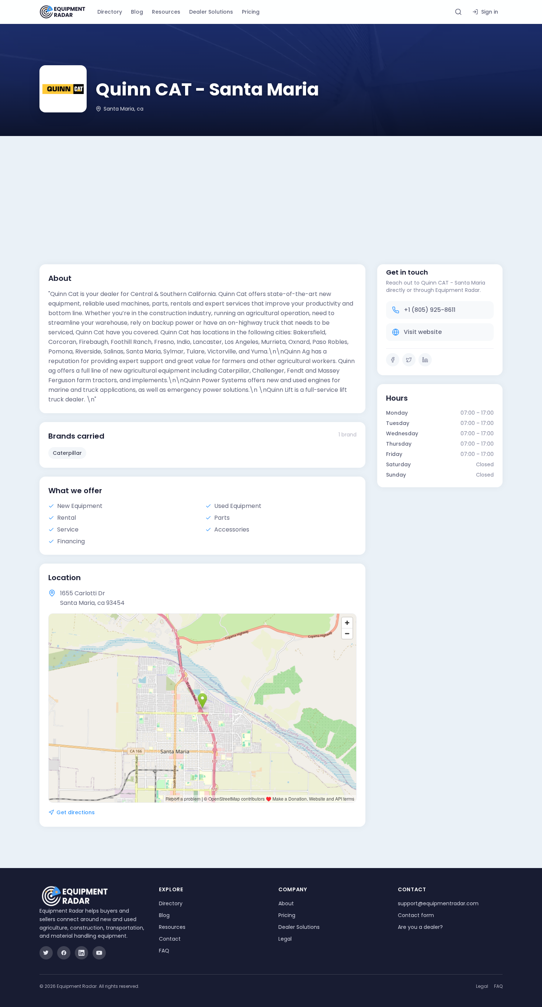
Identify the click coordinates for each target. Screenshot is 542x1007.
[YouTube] (99, 952)
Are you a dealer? (420, 927)
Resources (166, 11)
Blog (137, 11)
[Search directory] (458, 11)
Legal (285, 938)
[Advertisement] (271, 191)
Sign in (489, 11)
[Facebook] (392, 359)
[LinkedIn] (425, 359)
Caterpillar (67, 453)
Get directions (75, 812)
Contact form (416, 915)
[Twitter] (409, 359)
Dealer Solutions (211, 11)
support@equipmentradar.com (438, 903)
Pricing (251, 11)
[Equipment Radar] (62, 12)
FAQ (164, 950)
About (286, 903)
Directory (109, 11)
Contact (170, 938)
